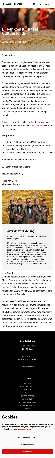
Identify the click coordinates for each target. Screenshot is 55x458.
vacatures (27, 383)
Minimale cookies (27, 445)
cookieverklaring (27, 399)
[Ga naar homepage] (13, 4)
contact (27, 409)
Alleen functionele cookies (27, 438)
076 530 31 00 (27, 356)
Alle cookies (27, 452)
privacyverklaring (27, 396)
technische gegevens (27, 406)
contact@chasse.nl (27, 367)
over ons (27, 389)
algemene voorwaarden (27, 402)
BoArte (27, 393)
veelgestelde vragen (27, 386)
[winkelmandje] (34, 4)
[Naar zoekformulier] (40, 4)
